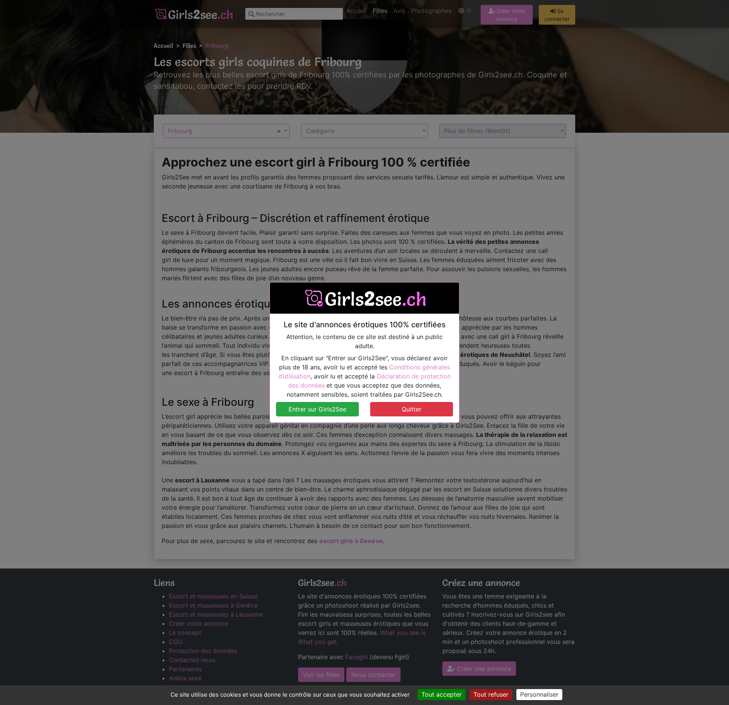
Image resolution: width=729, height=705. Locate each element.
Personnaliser (539, 694)
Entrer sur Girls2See (317, 409)
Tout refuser (490, 694)
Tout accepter (441, 694)
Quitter (411, 409)
